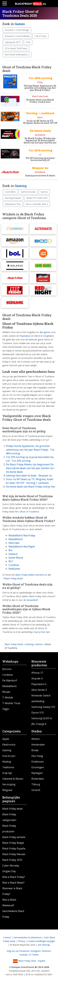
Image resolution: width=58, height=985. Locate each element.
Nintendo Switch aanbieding (40, 698)
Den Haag (37, 756)
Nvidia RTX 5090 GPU (37, 197)
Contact (7, 937)
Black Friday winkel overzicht (29, 574)
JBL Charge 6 (38, 724)
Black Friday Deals (14, 644)
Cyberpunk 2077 (13, 42)
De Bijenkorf (9, 680)
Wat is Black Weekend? (9, 902)
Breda (34, 750)
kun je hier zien (42, 631)
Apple (5, 739)
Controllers (10, 191)
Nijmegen (37, 773)
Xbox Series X (39, 690)
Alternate (14, 543)
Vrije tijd (7, 773)
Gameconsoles (28, 191)
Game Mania (16, 557)
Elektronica (8, 744)
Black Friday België (13, 842)
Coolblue (14, 565)
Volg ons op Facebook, (18, 950)
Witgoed (7, 790)
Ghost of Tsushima (29, 511)
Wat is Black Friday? (13, 877)
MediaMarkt (16, 539)
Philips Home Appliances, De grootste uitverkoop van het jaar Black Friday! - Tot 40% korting (30, 449)
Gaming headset (13, 197)
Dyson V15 (37, 712)
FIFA (28, 42)
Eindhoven (37, 761)
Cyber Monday (10, 865)
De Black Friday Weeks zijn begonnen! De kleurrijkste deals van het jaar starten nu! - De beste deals (30, 468)
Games (20, 24)
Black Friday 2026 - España (31, 960)
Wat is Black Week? (13, 882)
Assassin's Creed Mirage (17, 29)
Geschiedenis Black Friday (13, 913)
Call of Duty (40, 36)
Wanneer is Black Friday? (12, 891)
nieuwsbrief (32, 600)
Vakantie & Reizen (12, 778)
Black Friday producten (9, 828)
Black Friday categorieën (9, 817)
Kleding (6, 761)
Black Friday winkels (13, 837)
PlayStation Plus (13, 204)
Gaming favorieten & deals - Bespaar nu (29, 475)
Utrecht (35, 790)
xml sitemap (44, 944)
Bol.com (6, 669)
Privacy (21, 941)
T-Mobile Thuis (11, 703)
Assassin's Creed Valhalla (17, 36)
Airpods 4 (36, 678)
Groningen (37, 767)
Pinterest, (46, 950)
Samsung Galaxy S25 (43, 707)
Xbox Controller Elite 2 (37, 204)
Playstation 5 (38, 684)
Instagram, (36, 950)
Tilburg (35, 784)
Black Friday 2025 (12, 860)
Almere (35, 739)
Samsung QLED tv (41, 718)
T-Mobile (7, 697)
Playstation (25, 335)
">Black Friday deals (12, 578)
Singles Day (9, 871)
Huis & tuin (8, 756)
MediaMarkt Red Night (22, 546)
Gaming (21, 186)
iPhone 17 (37, 672)
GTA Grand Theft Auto (16, 48)
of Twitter (34, 954)
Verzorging (8, 784)
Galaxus (13, 554)
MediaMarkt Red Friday (22, 535)
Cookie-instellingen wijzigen (41, 941)
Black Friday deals (12, 808)
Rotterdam (37, 778)
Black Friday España (13, 848)
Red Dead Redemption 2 (17, 54)
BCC (11, 561)
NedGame (14, 568)
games (47, 332)
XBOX (37, 335)
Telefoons (8, 767)
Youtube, (24, 954)
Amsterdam (38, 744)
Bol (10, 550)
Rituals (6, 692)
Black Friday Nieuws (13, 854)
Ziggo (5, 709)
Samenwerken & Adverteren (27, 937)
